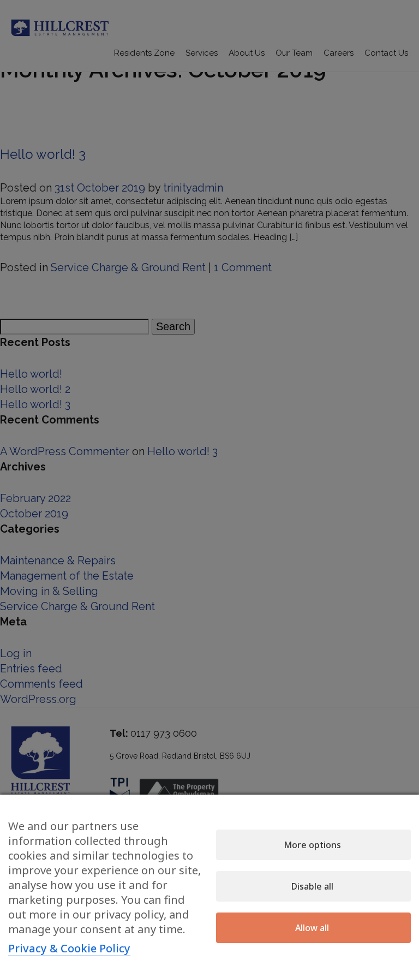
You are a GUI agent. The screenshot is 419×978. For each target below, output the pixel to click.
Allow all (312, 928)
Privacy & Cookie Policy (69, 948)
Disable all (312, 886)
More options (312, 845)
